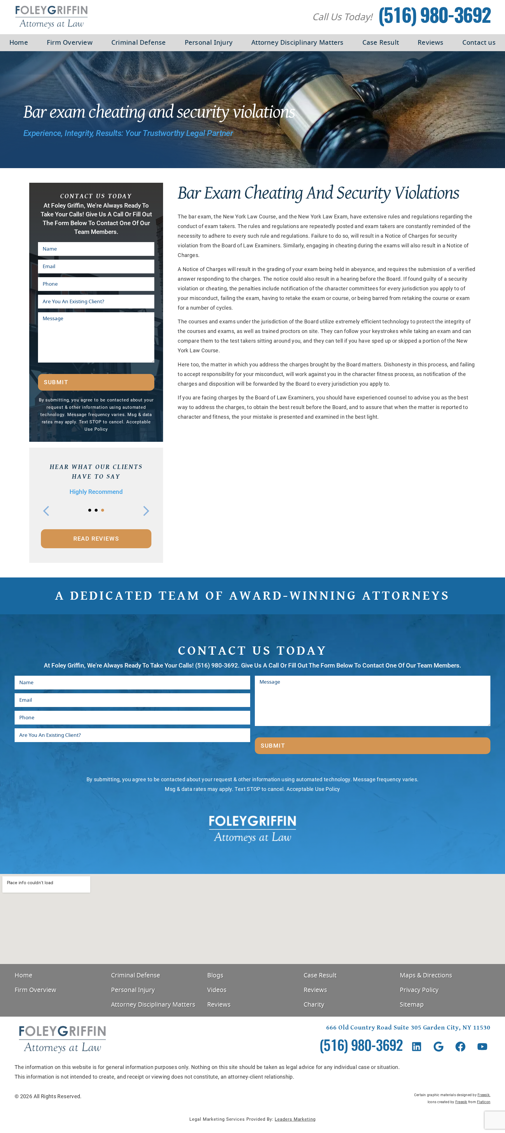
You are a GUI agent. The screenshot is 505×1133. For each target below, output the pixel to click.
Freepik (484, 1095)
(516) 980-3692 (434, 17)
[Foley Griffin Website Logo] (51, 17)
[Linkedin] (417, 1047)
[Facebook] (460, 1047)
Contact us (479, 42)
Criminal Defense (138, 42)
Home (18, 42)
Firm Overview (70, 42)
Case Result (380, 42)
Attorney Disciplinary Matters (297, 42)
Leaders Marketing (295, 1119)
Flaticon (483, 1102)
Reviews (431, 42)
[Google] (438, 1047)
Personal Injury (209, 42)
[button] (46, 511)
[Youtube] (482, 1047)
